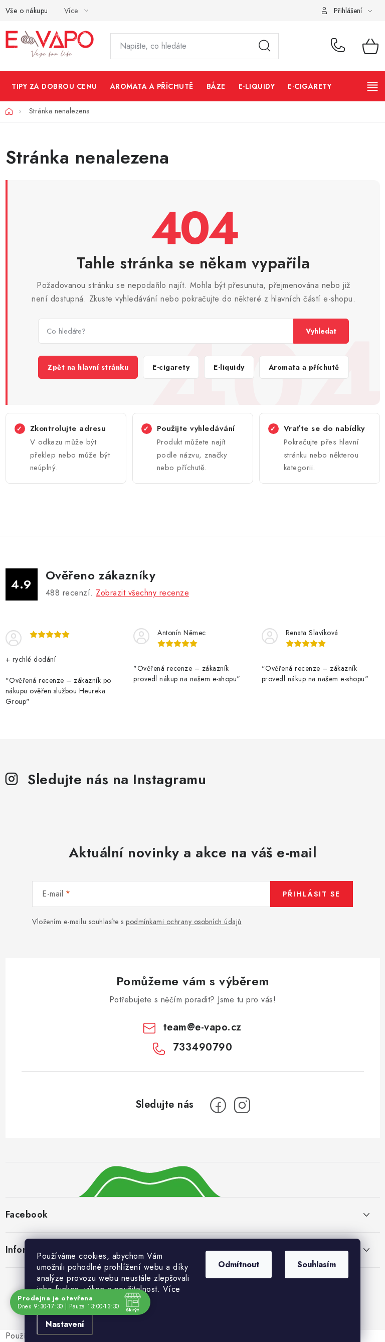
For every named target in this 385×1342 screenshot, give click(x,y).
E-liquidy (229, 367)
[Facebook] (218, 1105)
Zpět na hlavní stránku (88, 367)
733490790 (339, 46)
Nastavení (65, 1324)
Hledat (265, 46)
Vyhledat (321, 331)
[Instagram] (242, 1105)
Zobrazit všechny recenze (142, 593)
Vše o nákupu (27, 11)
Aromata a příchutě (304, 367)
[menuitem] (55, 86)
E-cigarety (170, 367)
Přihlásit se (311, 894)
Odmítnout (238, 1264)
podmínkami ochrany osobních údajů (184, 922)
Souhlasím (316, 1264)
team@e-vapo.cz (202, 1027)
